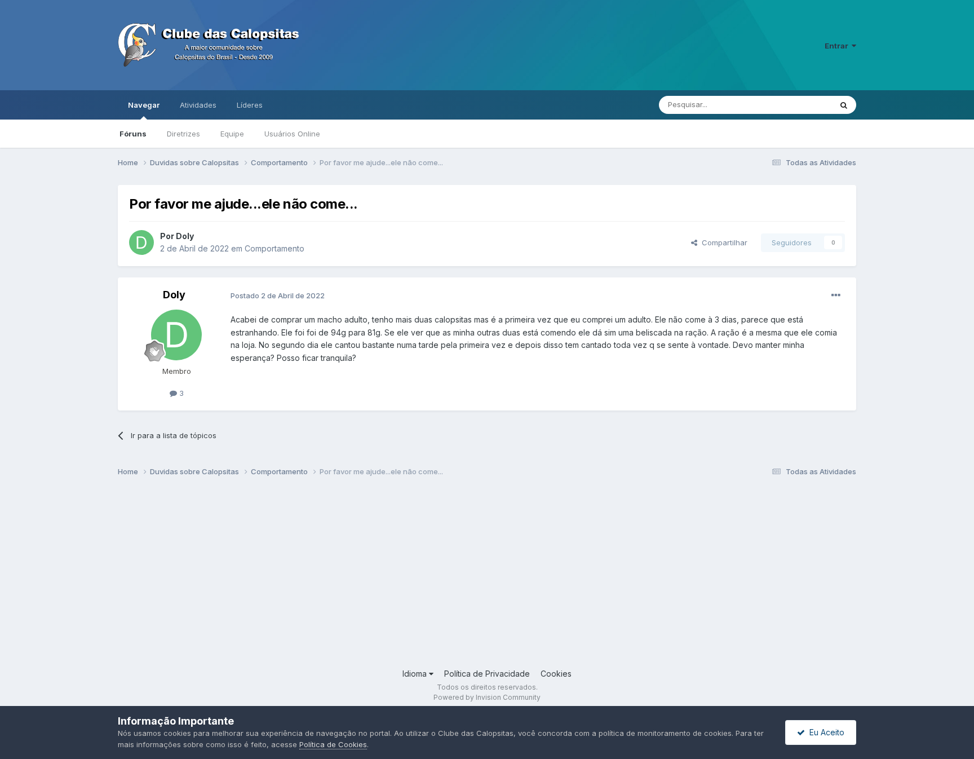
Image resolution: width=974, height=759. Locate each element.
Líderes (250, 104)
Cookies (556, 673)
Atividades (198, 104)
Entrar (838, 45)
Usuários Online (292, 133)
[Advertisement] (456, 577)
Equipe (232, 133)
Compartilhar (722, 242)
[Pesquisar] (843, 105)
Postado (278, 295)
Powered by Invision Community (487, 697)
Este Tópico (796, 104)
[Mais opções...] (836, 295)
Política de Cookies (333, 744)
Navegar (144, 104)
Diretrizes (183, 133)
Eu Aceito (824, 732)
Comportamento (274, 248)
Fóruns (133, 133)
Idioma (415, 673)
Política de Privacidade (487, 673)
